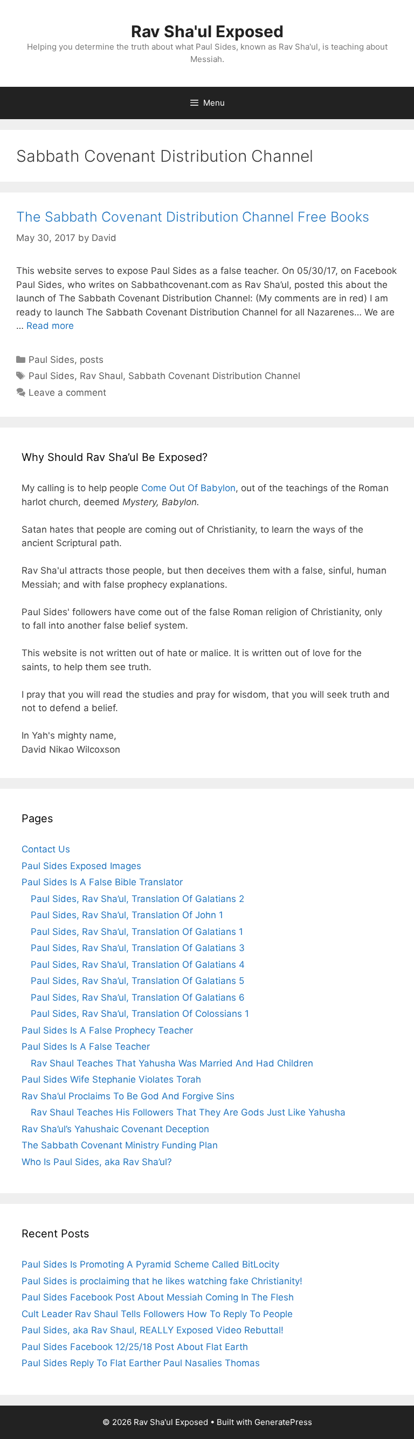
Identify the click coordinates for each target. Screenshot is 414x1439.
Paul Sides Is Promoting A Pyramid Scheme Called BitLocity (150, 1264)
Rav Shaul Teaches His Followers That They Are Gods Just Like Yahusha (188, 1112)
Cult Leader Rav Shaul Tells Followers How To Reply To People (157, 1314)
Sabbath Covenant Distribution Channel (214, 375)
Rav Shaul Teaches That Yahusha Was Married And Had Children (172, 1063)
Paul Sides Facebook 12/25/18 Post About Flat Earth (135, 1346)
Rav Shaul (101, 375)
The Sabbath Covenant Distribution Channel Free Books (192, 217)
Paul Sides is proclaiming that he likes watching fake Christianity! (162, 1281)
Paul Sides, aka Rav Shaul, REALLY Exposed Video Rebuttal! (153, 1330)
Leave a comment (67, 392)
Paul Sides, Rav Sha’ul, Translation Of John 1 (127, 915)
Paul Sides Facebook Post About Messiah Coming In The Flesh (158, 1297)
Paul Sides (51, 359)
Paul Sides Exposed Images (81, 865)
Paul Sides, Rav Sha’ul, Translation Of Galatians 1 (137, 931)
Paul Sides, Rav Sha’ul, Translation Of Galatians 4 (138, 964)
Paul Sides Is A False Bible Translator (102, 882)
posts (92, 359)
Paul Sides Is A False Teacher (86, 1046)
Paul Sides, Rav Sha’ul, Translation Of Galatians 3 (138, 947)
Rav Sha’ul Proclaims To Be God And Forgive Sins (128, 1096)
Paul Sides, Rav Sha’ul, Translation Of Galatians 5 (137, 980)
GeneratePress (283, 1422)
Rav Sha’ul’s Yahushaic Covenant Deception (115, 1129)
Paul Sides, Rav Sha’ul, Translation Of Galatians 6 (138, 997)
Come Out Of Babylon (188, 488)
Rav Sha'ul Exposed (207, 31)
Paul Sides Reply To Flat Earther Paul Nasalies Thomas (141, 1363)
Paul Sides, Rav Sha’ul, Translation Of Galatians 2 (137, 898)
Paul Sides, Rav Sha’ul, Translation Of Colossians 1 (140, 1013)
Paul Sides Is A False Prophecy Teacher (107, 1030)
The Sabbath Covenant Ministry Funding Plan (120, 1145)
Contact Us (46, 849)
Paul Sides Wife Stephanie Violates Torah (111, 1079)
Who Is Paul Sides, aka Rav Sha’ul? (97, 1161)
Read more (50, 325)
